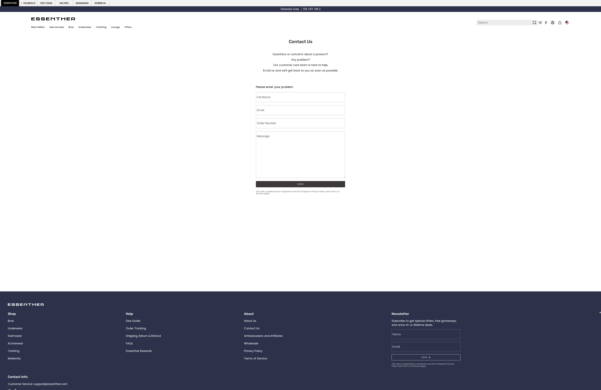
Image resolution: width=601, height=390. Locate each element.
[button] (71, 27)
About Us (250, 321)
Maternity (14, 358)
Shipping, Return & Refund (143, 336)
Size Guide (133, 321)
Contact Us (251, 328)
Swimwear (15, 336)
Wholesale (251, 343)
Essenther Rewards (139, 351)
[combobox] (504, 22)
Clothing (13, 351)
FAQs (129, 343)
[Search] (534, 22)
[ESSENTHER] (10, 3)
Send (300, 184)
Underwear (15, 328)
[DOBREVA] (100, 3)
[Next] (595, 9)
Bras (11, 321)
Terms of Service (255, 358)
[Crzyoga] (46, 3)
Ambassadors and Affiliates (263, 336)
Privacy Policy (318, 191)
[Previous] (5, 9)
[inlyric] (64, 3)
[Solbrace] (28, 3)
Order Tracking (136, 328)
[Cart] (559, 22)
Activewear (15, 343)
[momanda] (82, 3)
